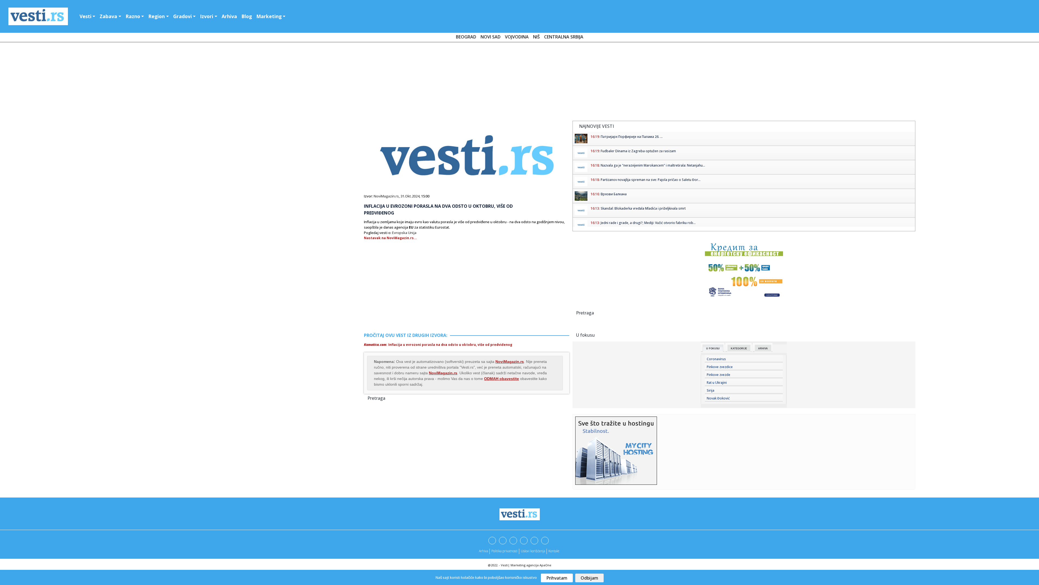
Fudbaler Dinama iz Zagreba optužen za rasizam (638, 151)
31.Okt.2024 (409, 196)
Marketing (269, 16)
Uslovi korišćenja (533, 551)
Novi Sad (491, 37)
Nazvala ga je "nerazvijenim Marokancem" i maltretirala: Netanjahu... (653, 165)
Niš (536, 37)
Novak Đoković (718, 398)
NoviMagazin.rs (386, 196)
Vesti (85, 16)
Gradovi (182, 16)
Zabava (108, 16)
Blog (246, 16)
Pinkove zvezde (718, 374)
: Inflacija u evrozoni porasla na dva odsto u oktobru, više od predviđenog (438, 344)
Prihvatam (556, 578)
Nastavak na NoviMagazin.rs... (390, 238)
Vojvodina (517, 37)
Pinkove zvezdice (720, 367)
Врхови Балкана (614, 194)
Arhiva (229, 16)
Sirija (710, 390)
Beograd (466, 37)
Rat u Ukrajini (717, 382)
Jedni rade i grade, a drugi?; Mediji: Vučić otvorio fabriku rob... (648, 222)
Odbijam (589, 578)
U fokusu (713, 348)
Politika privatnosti (504, 551)
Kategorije (739, 348)
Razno (133, 16)
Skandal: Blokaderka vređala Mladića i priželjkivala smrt (643, 208)
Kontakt (553, 551)
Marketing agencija (525, 565)
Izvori (206, 16)
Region (156, 16)
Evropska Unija (404, 232)
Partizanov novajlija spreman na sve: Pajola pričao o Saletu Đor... (651, 179)
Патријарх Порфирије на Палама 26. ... (632, 136)
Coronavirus (716, 359)
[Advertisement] (519, 82)
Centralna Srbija (563, 37)
